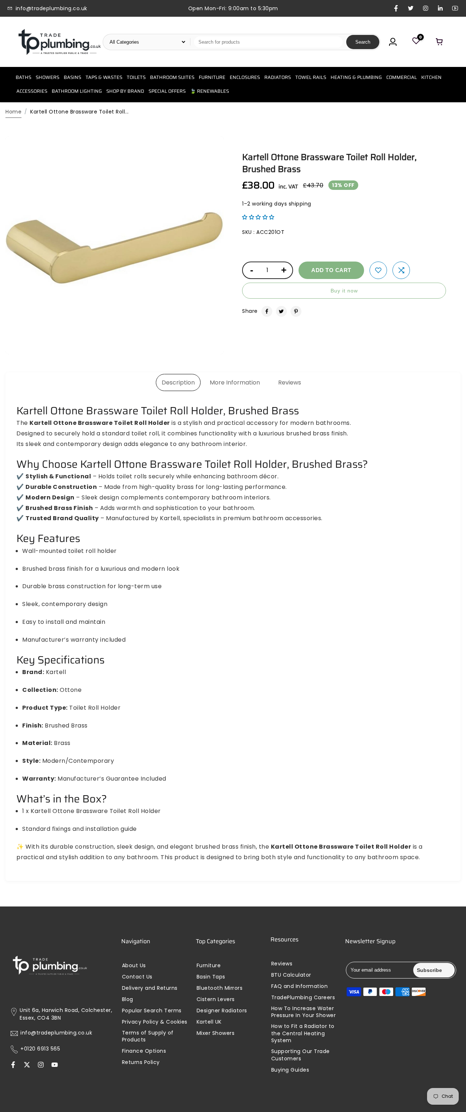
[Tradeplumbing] (59, 42)
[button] (258, 217)
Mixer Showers (216, 1033)
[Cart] (439, 42)
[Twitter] (281, 311)
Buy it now (344, 291)
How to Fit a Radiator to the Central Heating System (303, 1033)
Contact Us (137, 976)
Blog (127, 999)
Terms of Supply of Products (148, 1036)
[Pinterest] (296, 311)
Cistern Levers (216, 999)
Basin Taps (211, 976)
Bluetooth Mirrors (220, 988)
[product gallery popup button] (210, 346)
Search (362, 42)
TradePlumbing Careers (303, 997)
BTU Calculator (291, 975)
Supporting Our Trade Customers (300, 1055)
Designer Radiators (222, 1010)
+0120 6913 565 (40, 1048)
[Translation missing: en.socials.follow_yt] (54, 1065)
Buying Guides (290, 1070)
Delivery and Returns (150, 988)
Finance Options (144, 1051)
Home (13, 111)
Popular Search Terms (152, 1010)
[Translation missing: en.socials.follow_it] (40, 1065)
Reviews (289, 382)
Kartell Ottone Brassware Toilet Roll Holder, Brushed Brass (329, 163)
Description (178, 382)
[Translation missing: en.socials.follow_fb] (13, 1065)
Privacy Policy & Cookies (154, 1022)
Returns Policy (141, 1062)
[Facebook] (266, 311)
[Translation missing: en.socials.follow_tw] (27, 1065)
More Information (235, 382)
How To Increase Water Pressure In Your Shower (303, 1012)
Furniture (209, 965)
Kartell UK (209, 1022)
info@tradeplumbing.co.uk (56, 1032)
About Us (134, 965)
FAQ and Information (299, 986)
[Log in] (393, 42)
